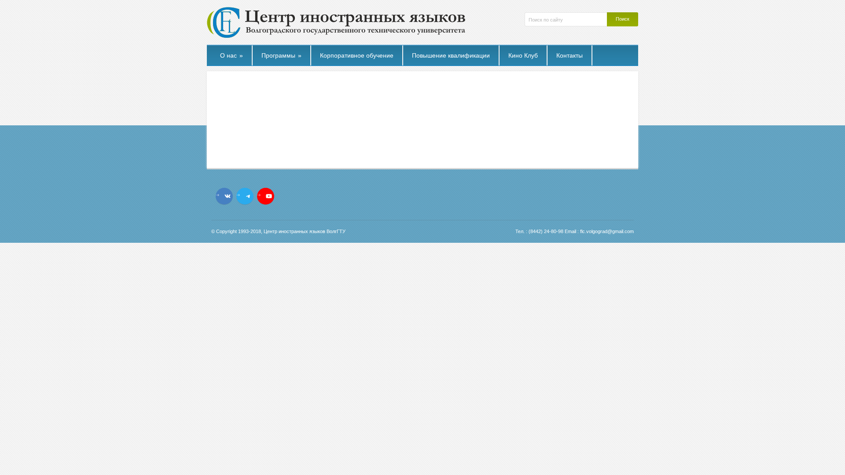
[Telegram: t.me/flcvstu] (248, 196)
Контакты (569, 55)
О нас (231, 55)
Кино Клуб (523, 55)
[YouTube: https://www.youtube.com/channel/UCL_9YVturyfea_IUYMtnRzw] (269, 196)
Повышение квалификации (451, 55)
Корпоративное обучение (356, 55)
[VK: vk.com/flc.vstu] (227, 196)
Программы (281, 55)
